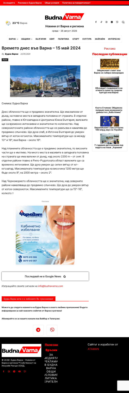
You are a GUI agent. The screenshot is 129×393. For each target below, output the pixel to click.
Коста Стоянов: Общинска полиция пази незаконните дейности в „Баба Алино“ (108, 109)
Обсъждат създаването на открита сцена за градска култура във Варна (108, 90)
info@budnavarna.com (50, 286)
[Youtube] (19, 371)
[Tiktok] (101, 22)
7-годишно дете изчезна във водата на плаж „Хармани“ (108, 146)
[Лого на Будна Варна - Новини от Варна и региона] (64, 17)
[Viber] (117, 22)
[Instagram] (107, 22)
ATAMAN (93, 349)
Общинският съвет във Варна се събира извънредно (109, 71)
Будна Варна (11, 53)
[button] (123, 22)
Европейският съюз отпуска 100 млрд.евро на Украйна (109, 128)
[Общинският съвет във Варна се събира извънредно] (109, 64)
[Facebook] (96, 22)
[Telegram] (112, 22)
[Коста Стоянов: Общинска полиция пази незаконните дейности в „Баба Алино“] (109, 101)
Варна (5, 60)
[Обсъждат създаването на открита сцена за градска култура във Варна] (109, 82)
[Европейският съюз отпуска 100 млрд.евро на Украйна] (109, 121)
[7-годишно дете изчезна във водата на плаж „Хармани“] (109, 139)
